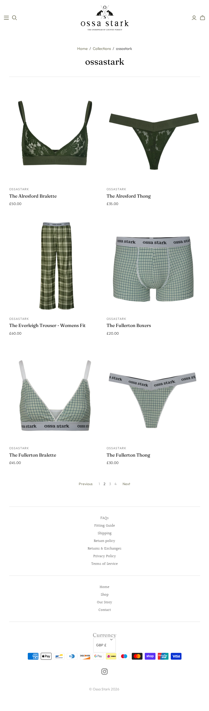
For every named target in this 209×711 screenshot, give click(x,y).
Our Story (104, 602)
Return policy (104, 541)
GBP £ (101, 645)
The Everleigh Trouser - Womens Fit (47, 325)
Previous (86, 484)
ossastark (19, 189)
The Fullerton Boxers (129, 325)
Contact (104, 610)
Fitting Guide (104, 526)
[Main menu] (6, 17)
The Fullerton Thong (128, 455)
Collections (102, 48)
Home (82, 48)
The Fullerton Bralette (32, 455)
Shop (105, 595)
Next (126, 484)
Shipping (105, 533)
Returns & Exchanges (104, 549)
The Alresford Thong (129, 196)
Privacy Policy (104, 556)
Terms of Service (104, 564)
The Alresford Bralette (33, 196)
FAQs (104, 518)
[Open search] (14, 17)
